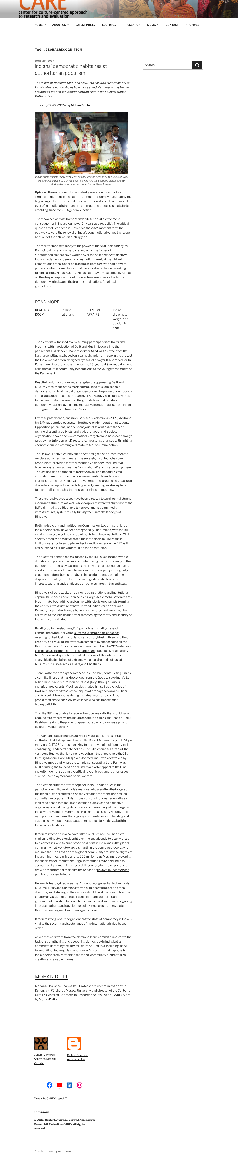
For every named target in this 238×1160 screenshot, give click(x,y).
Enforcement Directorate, (69, 440)
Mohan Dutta (80, 105)
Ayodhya (87, 753)
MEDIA (151, 24)
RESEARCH (133, 24)
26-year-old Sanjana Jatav (107, 364)
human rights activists (62, 476)
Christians (93, 664)
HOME (39, 24)
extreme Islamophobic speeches (96, 633)
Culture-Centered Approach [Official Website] (45, 1059)
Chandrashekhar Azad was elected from (95, 351)
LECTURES (109, 24)
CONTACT (172, 24)
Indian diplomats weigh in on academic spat (120, 319)
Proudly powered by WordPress (52, 1151)
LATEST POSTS (85, 24)
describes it (94, 219)
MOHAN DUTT (51, 977)
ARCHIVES (192, 24)
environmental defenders (96, 476)
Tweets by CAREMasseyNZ (50, 1098)
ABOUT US (59, 24)
